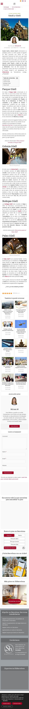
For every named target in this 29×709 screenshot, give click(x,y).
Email (4, 458)
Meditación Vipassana (21, 348)
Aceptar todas (6, 703)
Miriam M (18, 46)
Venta (20, 535)
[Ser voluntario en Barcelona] (8, 361)
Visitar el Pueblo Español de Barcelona (20, 366)
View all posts (14, 426)
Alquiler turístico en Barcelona (10, 627)
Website (4, 465)
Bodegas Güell (6, 83)
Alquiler (9, 535)
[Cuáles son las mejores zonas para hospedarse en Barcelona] (8, 304)
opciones (5, 700)
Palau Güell (6, 85)
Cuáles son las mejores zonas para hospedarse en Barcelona (8, 312)
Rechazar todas (17, 703)
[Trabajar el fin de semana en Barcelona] (8, 324)
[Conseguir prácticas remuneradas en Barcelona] (21, 304)
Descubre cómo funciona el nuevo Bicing (7, 350)
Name (4, 451)
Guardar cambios (7, 706)
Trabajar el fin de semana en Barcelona (7, 329)
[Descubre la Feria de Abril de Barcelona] (21, 377)
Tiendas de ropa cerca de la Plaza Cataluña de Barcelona (7, 384)
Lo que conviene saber (14, 13)
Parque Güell (6, 80)
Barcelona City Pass (7, 125)
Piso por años (14, 538)
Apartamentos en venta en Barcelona (12, 630)
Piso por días (14, 544)
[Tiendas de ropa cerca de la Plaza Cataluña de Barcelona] (8, 377)
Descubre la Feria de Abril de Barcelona (21, 383)
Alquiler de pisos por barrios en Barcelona (13, 632)
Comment (5, 436)
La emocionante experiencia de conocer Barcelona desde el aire (21, 331)
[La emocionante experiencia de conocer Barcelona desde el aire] (21, 324)
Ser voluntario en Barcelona (7, 366)
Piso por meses (14, 541)
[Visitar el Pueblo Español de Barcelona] (21, 361)
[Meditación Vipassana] (21, 343)
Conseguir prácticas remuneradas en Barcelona (21, 311)
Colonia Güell (6, 81)
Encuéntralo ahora (10, 548)
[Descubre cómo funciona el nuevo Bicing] (8, 343)
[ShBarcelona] (14, 3)
